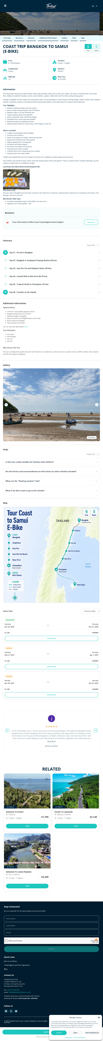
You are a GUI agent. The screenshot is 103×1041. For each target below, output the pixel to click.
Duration (61, 61)
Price (10, 61)
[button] (99, 1018)
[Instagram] (11, 1011)
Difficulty (11, 77)
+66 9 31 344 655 (13, 990)
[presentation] (6, 404)
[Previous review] (7, 730)
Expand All (91, 245)
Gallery (92, 437)
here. (26, 327)
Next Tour (61, 77)
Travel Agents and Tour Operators (17, 965)
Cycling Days (13, 69)
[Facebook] (6, 1011)
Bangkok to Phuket (15, 812)
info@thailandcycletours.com (20, 992)
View (27, 826)
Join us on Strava (10, 961)
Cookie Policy (68, 1037)
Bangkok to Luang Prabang (18, 872)
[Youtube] (16, 1011)
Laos (10, 874)
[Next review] (96, 730)
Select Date (8, 611)
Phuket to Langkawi (64, 812)
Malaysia (60, 814)
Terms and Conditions (79, 1037)
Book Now (51, 638)
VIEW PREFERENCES (92, 1033)
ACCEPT (59, 1033)
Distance (61, 69)
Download (91, 222)
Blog (5, 969)
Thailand (11, 814)
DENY (75, 1033)
